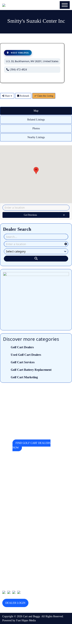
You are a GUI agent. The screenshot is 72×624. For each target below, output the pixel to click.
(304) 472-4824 (18, 69)
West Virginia (19, 53)
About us (7, 506)
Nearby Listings (36, 137)
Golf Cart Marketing (24, 377)
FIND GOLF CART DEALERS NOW (31, 445)
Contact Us (8, 512)
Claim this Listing (44, 95)
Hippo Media (26, 620)
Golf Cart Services (23, 362)
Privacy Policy (10, 524)
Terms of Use (9, 530)
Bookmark (24, 95)
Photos (36, 128)
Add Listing (8, 518)
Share (7, 95)
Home (5, 501)
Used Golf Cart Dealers (26, 354)
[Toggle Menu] (65, 5)
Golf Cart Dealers (22, 347)
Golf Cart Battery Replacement (31, 369)
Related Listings (36, 119)
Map (36, 110)
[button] (36, 170)
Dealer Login (15, 602)
